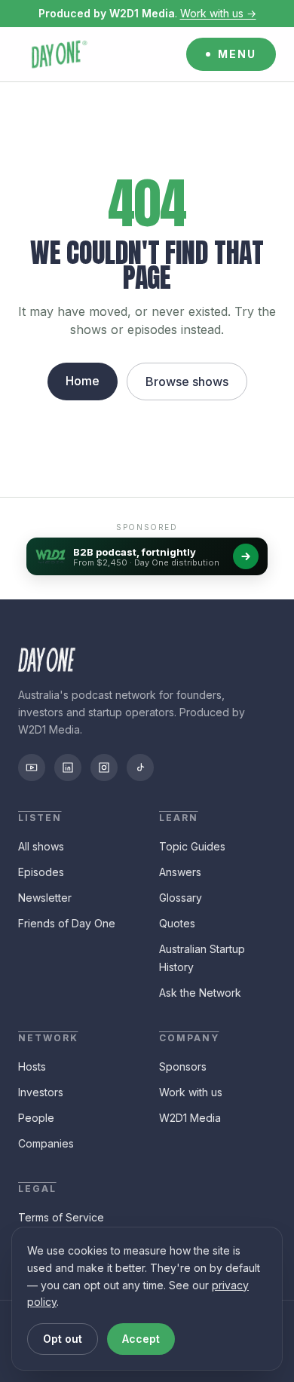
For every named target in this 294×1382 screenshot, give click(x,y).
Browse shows (186, 381)
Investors (40, 1092)
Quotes (177, 923)
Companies (46, 1143)
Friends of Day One (66, 923)
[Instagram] (104, 767)
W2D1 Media (190, 1117)
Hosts (32, 1066)
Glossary (180, 897)
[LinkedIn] (67, 767)
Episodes (41, 872)
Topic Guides (192, 846)
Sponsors (183, 1066)
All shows (41, 846)
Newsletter (45, 897)
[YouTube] (31, 767)
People (36, 1117)
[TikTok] (140, 767)
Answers (180, 872)
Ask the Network (200, 992)
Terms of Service (61, 1217)
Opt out (62, 1338)
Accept (141, 1338)
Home (83, 380)
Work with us (190, 1092)
